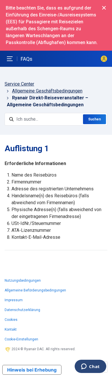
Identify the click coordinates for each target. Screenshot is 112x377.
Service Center (19, 84)
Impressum (14, 300)
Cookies (11, 320)
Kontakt (11, 329)
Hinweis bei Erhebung (32, 370)
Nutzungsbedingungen (23, 281)
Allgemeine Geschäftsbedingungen (47, 91)
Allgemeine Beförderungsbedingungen (35, 290)
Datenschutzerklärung (22, 310)
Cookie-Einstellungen (21, 339)
